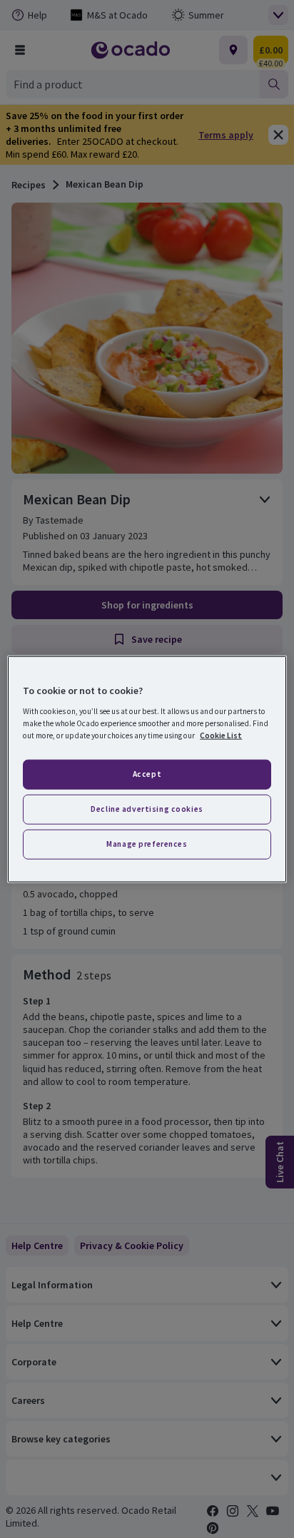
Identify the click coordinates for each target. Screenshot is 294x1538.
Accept (147, 774)
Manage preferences (146, 843)
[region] (146, 769)
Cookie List (221, 735)
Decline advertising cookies (147, 808)
